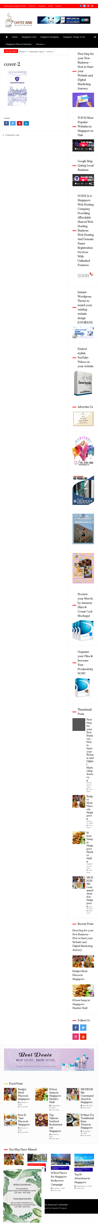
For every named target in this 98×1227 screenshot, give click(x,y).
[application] (83, 145)
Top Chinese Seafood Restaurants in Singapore (55, 1123)
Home (14, 37)
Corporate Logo (12, 135)
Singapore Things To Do (74, 37)
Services (40, 44)
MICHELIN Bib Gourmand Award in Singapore (90, 890)
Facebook (32, 6)
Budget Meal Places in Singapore (90, 806)
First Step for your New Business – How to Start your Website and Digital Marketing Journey (90, 748)
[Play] (76, 149)
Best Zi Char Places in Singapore (24, 1120)
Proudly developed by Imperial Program (49, 1208)
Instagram (42, 6)
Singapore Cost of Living (35, 1165)
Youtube (58, 6)
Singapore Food (29, 37)
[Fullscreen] (92, 149)
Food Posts (16, 1083)
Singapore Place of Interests (19, 44)
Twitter (50, 6)
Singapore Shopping (49, 37)
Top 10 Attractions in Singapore (82, 1178)
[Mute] (90, 149)
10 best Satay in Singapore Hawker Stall (90, 845)
